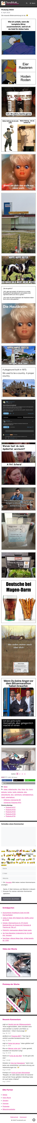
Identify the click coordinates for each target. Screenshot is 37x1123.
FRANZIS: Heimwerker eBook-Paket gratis (17, 930)
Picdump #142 (11, 809)
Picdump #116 (10, 816)
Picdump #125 (10, 812)
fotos (23, 789)
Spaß (3, 797)
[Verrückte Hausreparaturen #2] (18, 1000)
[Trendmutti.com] (10, 3)
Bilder (6, 787)
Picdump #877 (16, 1036)
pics (25, 792)
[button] (27, 3)
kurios (10, 792)
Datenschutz (14, 1117)
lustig (14, 792)
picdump (20, 792)
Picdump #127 (10, 807)
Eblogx (5, 1095)
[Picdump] (18, 37)
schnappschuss (27, 795)
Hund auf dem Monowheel (20, 1072)
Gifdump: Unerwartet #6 (12, 800)
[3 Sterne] (4, 777)
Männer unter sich (14, 1048)
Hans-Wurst (7, 1097)
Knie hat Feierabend (18, 1063)
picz (12, 795)
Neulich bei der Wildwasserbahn (19, 1024)
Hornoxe (5, 1103)
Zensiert (5, 1100)
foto (19, 789)
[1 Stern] (1, 777)
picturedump (5, 795)
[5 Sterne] (6, 777)
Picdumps (6, 1106)
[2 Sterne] (3, 777)
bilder (5, 789)
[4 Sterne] (5, 777)
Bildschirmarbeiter (9, 1109)
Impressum (23, 1117)
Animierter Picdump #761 (12, 802)
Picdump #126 (11, 814)
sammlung (18, 795)
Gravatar (9, 882)
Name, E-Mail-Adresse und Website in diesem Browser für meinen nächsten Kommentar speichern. (19, 891)
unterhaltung (10, 797)
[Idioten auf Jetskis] (18, 965)
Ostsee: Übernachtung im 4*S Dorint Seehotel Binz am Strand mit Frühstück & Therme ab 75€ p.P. (17, 925)
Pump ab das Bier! (15, 1056)
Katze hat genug (14, 1043)
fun (27, 789)
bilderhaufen (12, 789)
